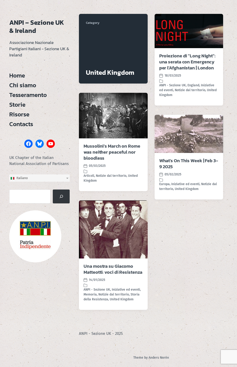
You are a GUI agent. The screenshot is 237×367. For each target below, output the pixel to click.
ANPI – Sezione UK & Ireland (36, 26)
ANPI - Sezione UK (172, 85)
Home (17, 75)
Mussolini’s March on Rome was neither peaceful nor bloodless (112, 152)
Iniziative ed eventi (185, 184)
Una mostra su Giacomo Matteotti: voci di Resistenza (113, 269)
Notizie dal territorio (190, 90)
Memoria (90, 294)
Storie (17, 104)
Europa (164, 184)
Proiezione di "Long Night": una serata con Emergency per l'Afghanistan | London (187, 61)
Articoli (89, 176)
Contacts (21, 124)
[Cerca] (61, 196)
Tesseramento (28, 94)
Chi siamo (22, 85)
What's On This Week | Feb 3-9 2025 (188, 163)
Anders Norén (159, 358)
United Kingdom (187, 189)
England (193, 85)
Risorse (19, 114)
